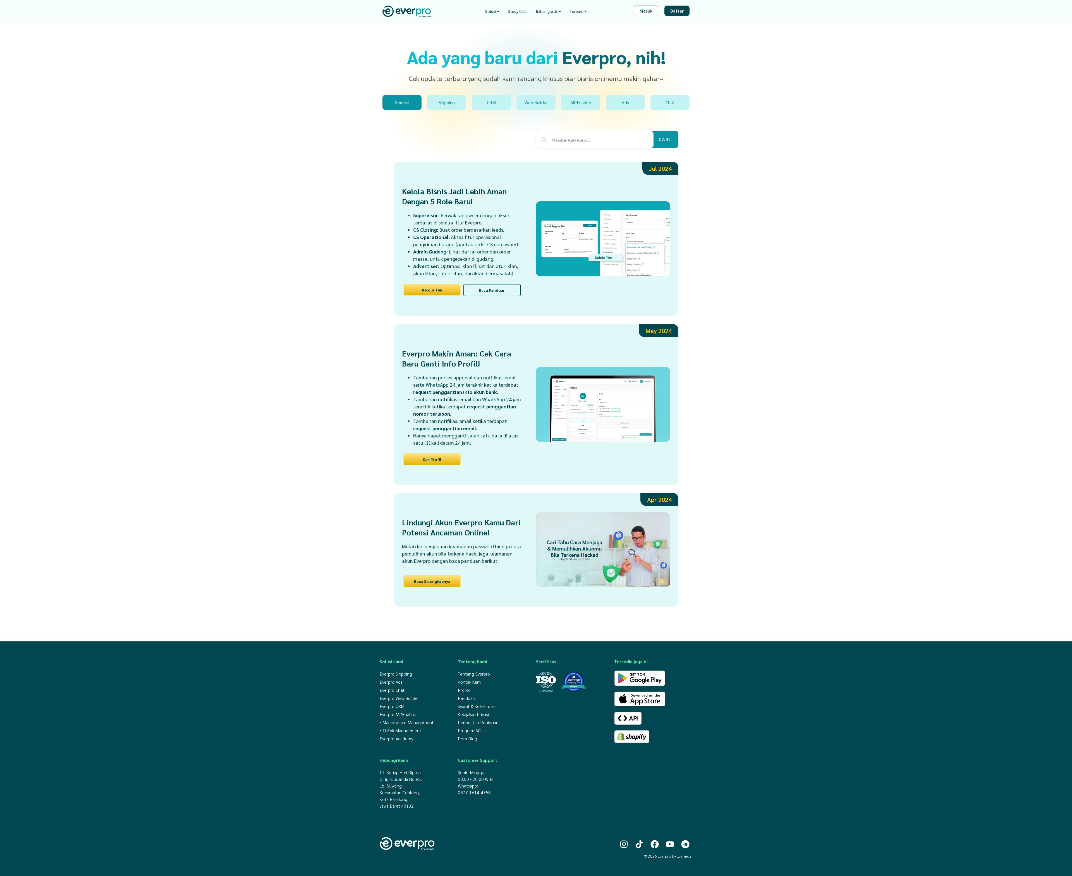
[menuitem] (492, 11)
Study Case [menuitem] (518, 11)
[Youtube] (670, 844)
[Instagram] (624, 844)
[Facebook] (655, 844)
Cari (664, 139)
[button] (660, 168)
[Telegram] (685, 844)
